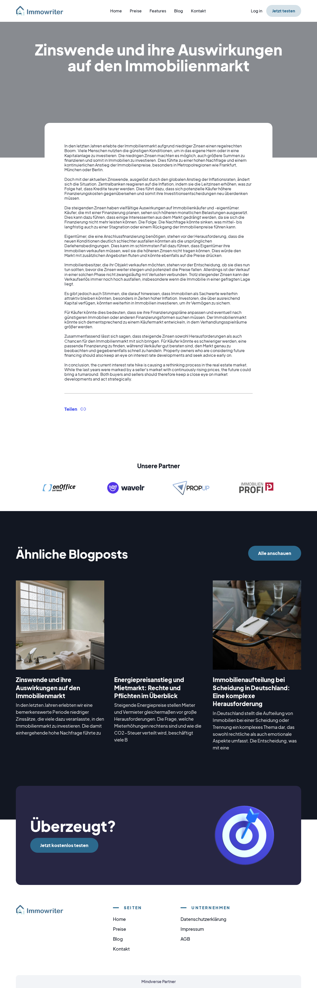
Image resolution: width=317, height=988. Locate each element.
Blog (178, 10)
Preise (136, 10)
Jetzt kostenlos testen (64, 845)
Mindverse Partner (158, 981)
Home (116, 10)
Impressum (192, 929)
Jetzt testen (283, 10)
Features (158, 10)
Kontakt (198, 10)
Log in (256, 10)
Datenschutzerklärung (203, 919)
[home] (42, 11)
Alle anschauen (274, 553)
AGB (185, 939)
